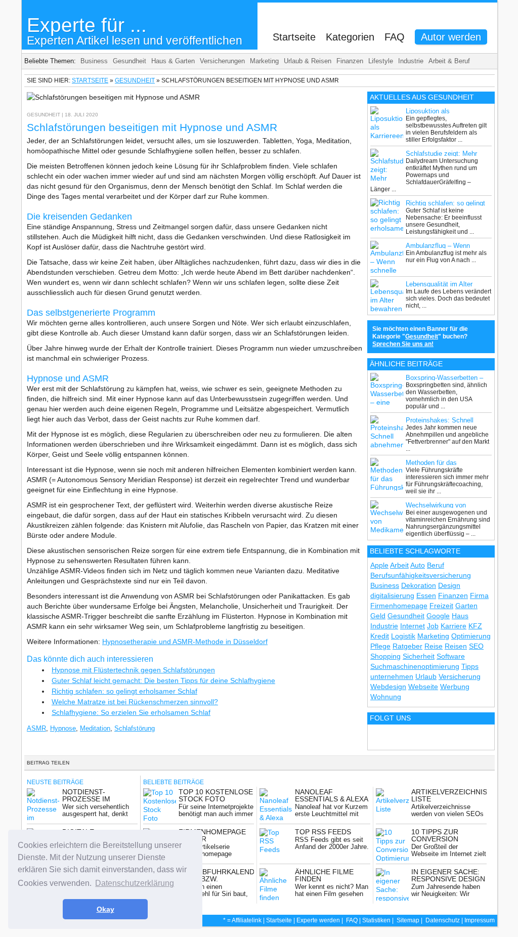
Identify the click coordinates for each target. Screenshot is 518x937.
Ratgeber (407, 646)
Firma (479, 595)
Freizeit (441, 606)
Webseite (423, 687)
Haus (460, 616)
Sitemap (408, 920)
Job (433, 626)
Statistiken (376, 920)
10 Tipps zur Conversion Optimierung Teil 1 (447, 839)
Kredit (379, 636)
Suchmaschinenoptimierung (414, 666)
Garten (466, 606)
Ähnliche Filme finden (324, 875)
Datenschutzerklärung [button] (134, 883)
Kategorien (350, 36)
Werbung (454, 687)
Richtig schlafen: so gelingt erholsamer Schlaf (124, 691)
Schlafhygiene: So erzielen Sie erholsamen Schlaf (131, 712)
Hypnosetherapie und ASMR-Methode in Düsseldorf (185, 641)
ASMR (36, 728)
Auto (417, 565)
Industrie (410, 61)
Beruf (435, 565)
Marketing (264, 61)
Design (449, 585)
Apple (379, 565)
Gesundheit (129, 61)
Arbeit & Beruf (449, 61)
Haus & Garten (173, 61)
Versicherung (460, 676)
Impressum (479, 920)
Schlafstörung (134, 728)
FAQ (394, 36)
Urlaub (426, 676)
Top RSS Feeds (323, 832)
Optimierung (471, 636)
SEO (476, 646)
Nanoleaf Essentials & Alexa (331, 795)
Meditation (95, 728)
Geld (377, 616)
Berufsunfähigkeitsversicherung (420, 575)
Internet (412, 626)
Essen (426, 595)
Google (438, 616)
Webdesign (388, 687)
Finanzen (349, 61)
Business (94, 61)
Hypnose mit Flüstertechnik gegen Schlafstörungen (133, 670)
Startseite (294, 36)
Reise (433, 646)
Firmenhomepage (398, 606)
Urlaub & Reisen (307, 61)
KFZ (475, 626)
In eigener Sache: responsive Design (448, 875)
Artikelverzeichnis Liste (449, 795)
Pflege (380, 646)
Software (451, 656)
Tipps (470, 666)
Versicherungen (222, 61)
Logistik (403, 636)
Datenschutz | (444, 920)
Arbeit (399, 565)
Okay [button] (105, 909)
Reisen (456, 646)
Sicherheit (419, 656)
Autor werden (451, 36)
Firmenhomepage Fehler (212, 835)
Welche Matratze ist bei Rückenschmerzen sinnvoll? (135, 702)
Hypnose (63, 728)
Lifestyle (380, 61)
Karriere (453, 626)
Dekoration (418, 585)
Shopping (385, 656)
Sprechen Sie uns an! (403, 344)
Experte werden (318, 920)
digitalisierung (392, 595)
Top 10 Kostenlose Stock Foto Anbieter (216, 799)
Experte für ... (134, 30)
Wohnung (385, 697)
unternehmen (391, 676)
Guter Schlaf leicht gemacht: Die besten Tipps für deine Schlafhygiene (163, 680)
